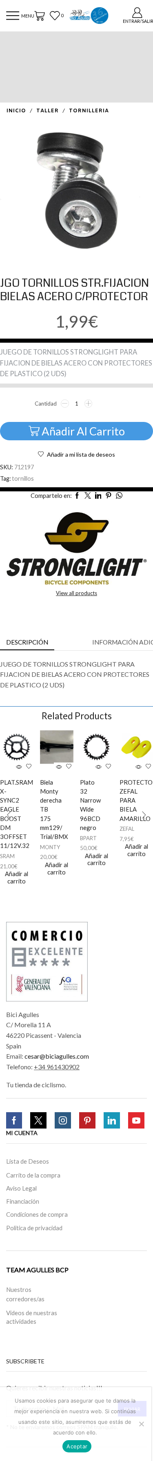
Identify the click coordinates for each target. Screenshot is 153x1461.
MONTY (50, 847)
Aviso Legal (21, 1188)
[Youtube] (136, 1120)
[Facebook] (14, 1120)
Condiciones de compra (37, 1214)
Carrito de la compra (33, 1175)
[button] (9, 815)
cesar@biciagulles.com (56, 1056)
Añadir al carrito (83, 431)
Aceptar (77, 1446)
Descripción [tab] (27, 642)
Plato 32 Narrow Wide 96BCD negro (88, 804)
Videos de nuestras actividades (31, 1317)
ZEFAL (127, 828)
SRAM (7, 856)
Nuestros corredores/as (25, 1294)
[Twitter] (38, 1120)
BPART (88, 838)
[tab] (27, 642)
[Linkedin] (112, 1120)
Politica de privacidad (34, 1228)
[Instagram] (63, 1120)
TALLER (47, 111)
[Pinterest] (87, 1120)
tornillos (23, 478)
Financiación (22, 1201)
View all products (76, 593)
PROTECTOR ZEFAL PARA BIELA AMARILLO (128, 800)
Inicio (16, 111)
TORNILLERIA (89, 111)
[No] (141, 1424)
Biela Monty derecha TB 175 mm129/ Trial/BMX (48, 809)
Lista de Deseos (27, 1161)
